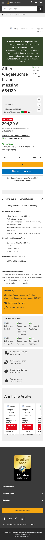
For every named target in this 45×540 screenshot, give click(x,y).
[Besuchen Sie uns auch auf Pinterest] (16, 519)
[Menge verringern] (4, 157)
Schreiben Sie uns (16, 303)
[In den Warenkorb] (4, 26)
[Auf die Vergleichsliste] (39, 105)
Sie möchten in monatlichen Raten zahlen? (22, 179)
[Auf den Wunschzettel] (39, 99)
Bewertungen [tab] (26, 199)
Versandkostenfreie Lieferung (19, 128)
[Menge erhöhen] (40, 157)
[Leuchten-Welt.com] (13, 2)
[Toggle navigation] (3, 2)
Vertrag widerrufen (22, 510)
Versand (32, 524)
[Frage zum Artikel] (39, 110)
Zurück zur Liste (9, 15)
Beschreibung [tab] (9, 199)
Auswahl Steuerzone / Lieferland (16, 135)
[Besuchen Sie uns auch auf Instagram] (22, 519)
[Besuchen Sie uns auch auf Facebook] (4, 519)
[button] (31, 2)
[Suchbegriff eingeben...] (40, 9)
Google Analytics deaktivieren (12, 532)
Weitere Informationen (22, 180)
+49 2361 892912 (15, 307)
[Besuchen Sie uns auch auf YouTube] (10, 519)
